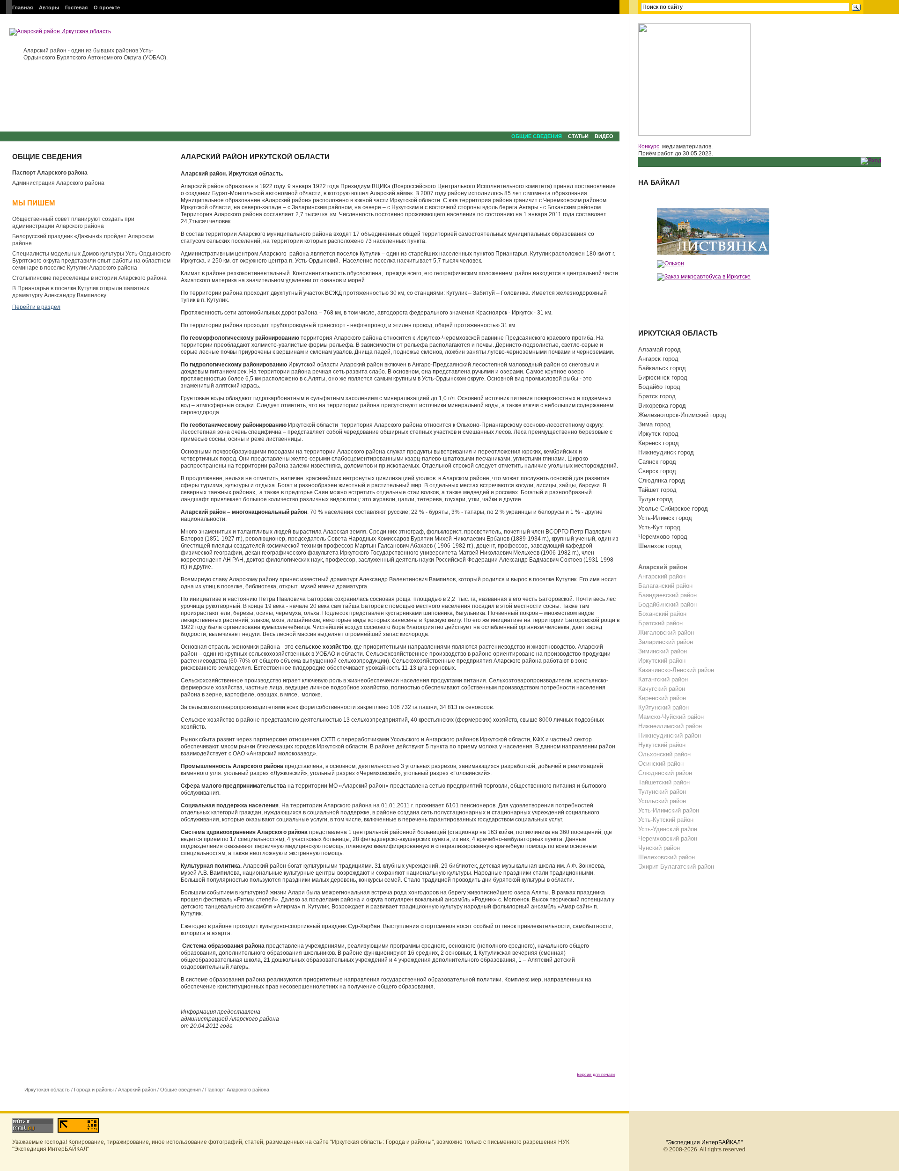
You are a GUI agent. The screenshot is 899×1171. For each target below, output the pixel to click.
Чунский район (659, 847)
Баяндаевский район (667, 595)
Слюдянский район (665, 772)
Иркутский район (661, 660)
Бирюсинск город (662, 377)
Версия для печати (596, 1074)
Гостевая (76, 7)
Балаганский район (665, 585)
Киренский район (662, 698)
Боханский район (662, 613)
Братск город (657, 396)
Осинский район (661, 763)
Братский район (660, 623)
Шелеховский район (666, 857)
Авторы (49, 7)
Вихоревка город (662, 405)
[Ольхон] (670, 263)
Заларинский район (665, 641)
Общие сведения (536, 136)
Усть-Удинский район (667, 829)
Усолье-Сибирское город (673, 508)
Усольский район (662, 801)
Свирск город (657, 471)
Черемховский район (667, 838)
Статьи (578, 136)
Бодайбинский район (667, 604)
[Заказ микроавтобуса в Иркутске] (704, 276)
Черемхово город (662, 536)
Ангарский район (661, 576)
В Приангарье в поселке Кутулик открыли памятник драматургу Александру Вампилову (80, 292)
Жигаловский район (666, 632)
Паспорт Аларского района (50, 172)
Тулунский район (662, 791)
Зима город (654, 424)
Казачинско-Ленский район (676, 669)
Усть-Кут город (659, 527)
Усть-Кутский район (665, 819)
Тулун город (655, 499)
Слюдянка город (661, 480)
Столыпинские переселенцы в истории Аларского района (89, 278)
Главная (22, 7)
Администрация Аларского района (58, 183)
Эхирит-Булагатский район (676, 866)
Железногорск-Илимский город (682, 414)
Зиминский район (662, 651)
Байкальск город (662, 368)
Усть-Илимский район (668, 810)
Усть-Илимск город (665, 517)
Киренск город (658, 442)
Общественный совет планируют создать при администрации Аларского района (73, 222)
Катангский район (663, 679)
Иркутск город (658, 433)
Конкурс (648, 146)
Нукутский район (661, 744)
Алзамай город (659, 349)
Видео (604, 136)
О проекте (107, 7)
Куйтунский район (663, 707)
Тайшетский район (664, 782)
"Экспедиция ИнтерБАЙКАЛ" (704, 1142)
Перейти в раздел (36, 307)
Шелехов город (660, 545)
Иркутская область (47, 1089)
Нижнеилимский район (670, 726)
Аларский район (137, 1089)
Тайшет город (657, 489)
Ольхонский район (664, 754)
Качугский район (661, 688)
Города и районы (94, 1089)
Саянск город (657, 461)
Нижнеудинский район (669, 735)
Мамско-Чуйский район (671, 716)
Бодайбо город (659, 386)
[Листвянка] (713, 230)
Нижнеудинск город (666, 452)
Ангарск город (658, 358)
